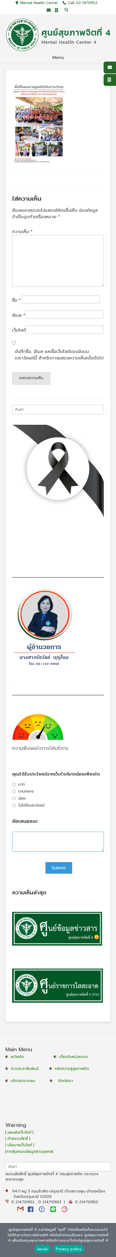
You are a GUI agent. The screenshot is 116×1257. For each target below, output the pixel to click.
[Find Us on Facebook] (56, 10)
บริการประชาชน (24, 1081)
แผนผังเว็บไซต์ (19, 1132)
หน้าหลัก (16, 1057)
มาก (21, 784)
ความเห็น (22, 231)
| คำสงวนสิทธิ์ (17, 1138)
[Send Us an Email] (48, 10)
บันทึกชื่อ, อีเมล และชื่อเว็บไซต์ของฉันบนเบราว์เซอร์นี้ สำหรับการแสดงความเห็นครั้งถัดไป (59, 354)
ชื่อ (16, 300)
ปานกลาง (26, 791)
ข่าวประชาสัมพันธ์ (26, 1068)
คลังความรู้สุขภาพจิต (72, 1068)
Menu (58, 57)
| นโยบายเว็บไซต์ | (19, 1145)
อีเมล (18, 315)
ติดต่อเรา (65, 1081)
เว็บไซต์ (19, 330)
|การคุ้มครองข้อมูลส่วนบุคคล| (29, 1151)
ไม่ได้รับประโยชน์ (31, 805)
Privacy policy (68, 1249)
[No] (109, 1240)
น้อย (22, 798)
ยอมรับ (42, 1249)
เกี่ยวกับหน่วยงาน (73, 1057)
